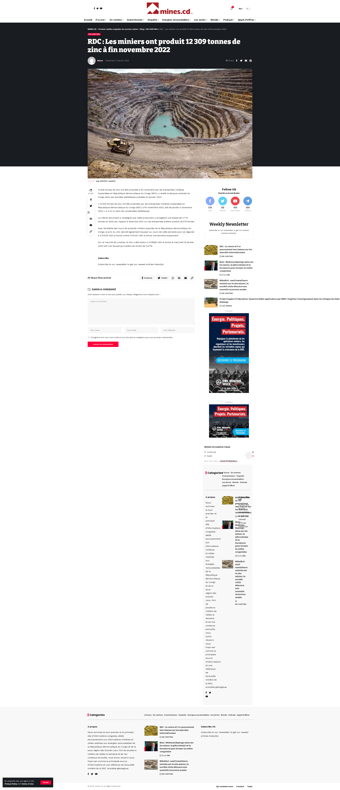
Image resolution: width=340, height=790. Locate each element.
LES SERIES (227, 306)
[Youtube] (235, 204)
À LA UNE (226, 275)
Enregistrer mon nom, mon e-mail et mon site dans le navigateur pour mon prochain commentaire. (132, 337)
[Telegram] (248, 204)
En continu (236, 473)
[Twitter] (97, 8)
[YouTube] (101, 8)
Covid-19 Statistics (228, 461)
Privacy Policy (11, 784)
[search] (235, 8)
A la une (225, 473)
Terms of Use (27, 784)
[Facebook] (94, 8)
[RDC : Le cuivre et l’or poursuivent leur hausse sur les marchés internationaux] (211, 250)
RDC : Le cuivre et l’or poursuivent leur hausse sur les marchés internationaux (236, 249)
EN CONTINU (94, 34)
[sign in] (90, 8)
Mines (100, 60)
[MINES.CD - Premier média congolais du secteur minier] (170, 8)
